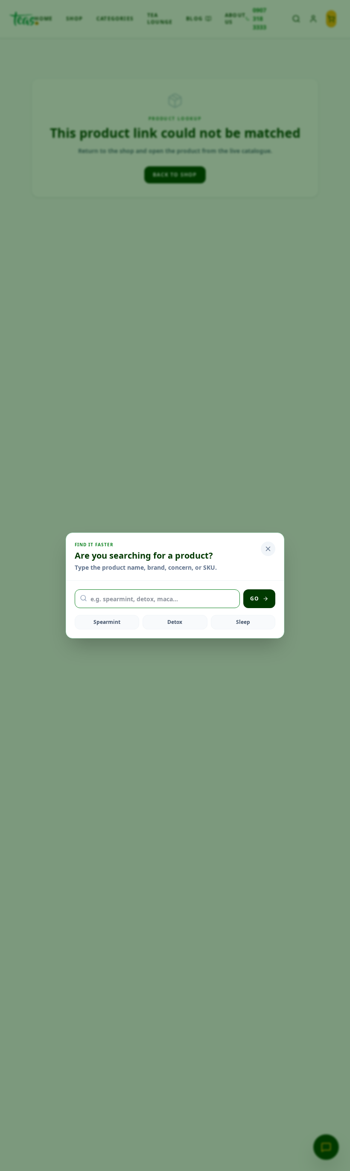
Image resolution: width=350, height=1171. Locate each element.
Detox (174, 622)
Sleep (243, 622)
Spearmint (106, 622)
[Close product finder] (268, 549)
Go (254, 598)
